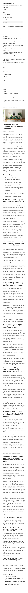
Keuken (5, 9)
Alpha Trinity (15, 107)
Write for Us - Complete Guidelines (10, 93)
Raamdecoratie (7, 14)
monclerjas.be (8, 3)
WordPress (9, 107)
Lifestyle (5, 16)
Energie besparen (7, 17)
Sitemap (4, 91)
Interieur (5, 7)
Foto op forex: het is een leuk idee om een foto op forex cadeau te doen (14, 502)
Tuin (4, 12)
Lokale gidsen (6, 11)
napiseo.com (5, 101)
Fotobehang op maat (10, 576)
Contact (5, 19)
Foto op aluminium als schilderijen (14, 578)
